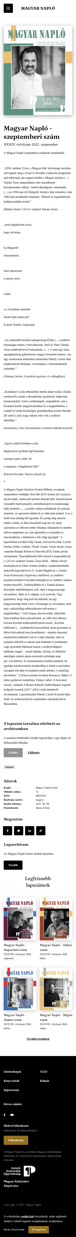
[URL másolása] (40, 830)
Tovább (13, 865)
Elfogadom (39, 1229)
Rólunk (44, 1080)
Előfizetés (34, 752)
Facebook (7, 1115)
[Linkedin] (29, 830)
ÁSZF (44, 1071)
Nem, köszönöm (14, 1229)
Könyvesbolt (11, 1080)
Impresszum (11, 1090)
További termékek (38, 1038)
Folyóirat (9, 767)
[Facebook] (7, 830)
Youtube (13, 1115)
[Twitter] (18, 830)
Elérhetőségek (12, 1071)
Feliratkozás (16, 1140)
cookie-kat (27, 1216)
